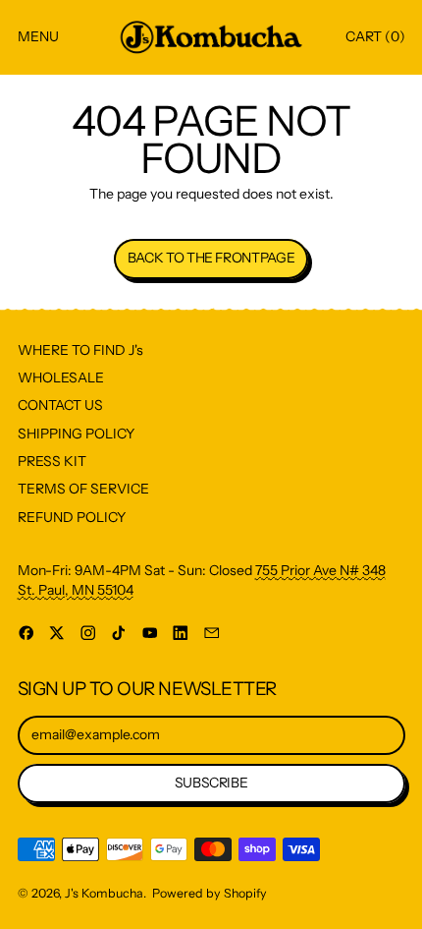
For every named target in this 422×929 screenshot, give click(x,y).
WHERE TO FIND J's (80, 350)
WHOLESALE (61, 377)
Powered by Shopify (209, 893)
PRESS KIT (52, 461)
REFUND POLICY (72, 517)
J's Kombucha (104, 893)
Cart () (374, 41)
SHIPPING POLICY (76, 433)
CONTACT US (60, 405)
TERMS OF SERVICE (83, 488)
